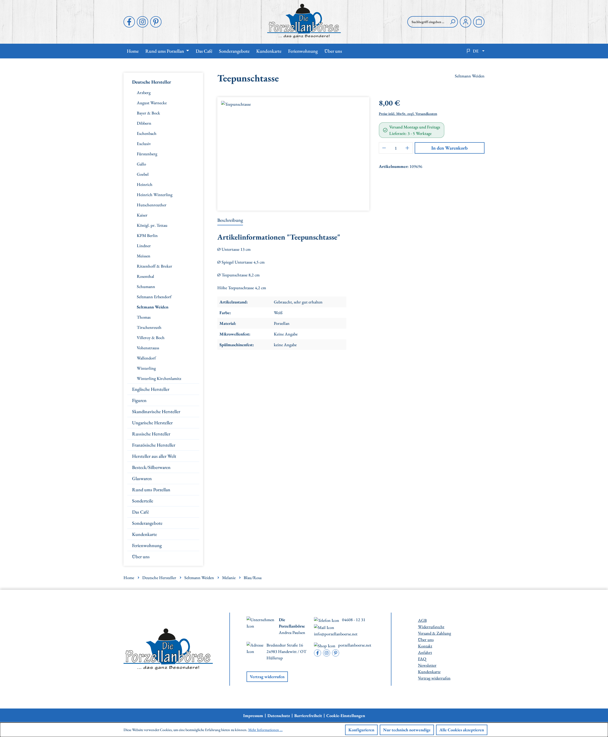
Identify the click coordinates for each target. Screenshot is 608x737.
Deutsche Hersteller (151, 82)
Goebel (143, 174)
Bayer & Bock (148, 113)
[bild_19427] (293, 152)
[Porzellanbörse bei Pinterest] (156, 22)
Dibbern (144, 123)
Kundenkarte (144, 534)
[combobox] (427, 22)
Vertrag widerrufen (267, 676)
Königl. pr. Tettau (152, 225)
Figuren (139, 400)
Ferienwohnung (147, 545)
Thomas (144, 317)
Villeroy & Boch (151, 337)
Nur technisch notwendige (407, 729)
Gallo (141, 164)
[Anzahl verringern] (384, 148)
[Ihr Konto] (465, 22)
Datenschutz (278, 716)
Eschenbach (147, 133)
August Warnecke (152, 102)
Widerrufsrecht (431, 626)
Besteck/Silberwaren (151, 467)
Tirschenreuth (149, 327)
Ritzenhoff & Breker (154, 266)
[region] (293, 152)
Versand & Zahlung (434, 633)
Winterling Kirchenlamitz (159, 378)
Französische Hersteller (153, 445)
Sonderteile (142, 501)
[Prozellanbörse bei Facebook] (129, 22)
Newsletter (427, 665)
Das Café (140, 512)
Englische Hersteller (150, 389)
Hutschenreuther (151, 205)
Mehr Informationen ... (265, 729)
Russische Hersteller (151, 434)
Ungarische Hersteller (152, 423)
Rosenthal (145, 276)
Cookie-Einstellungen (345, 716)
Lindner (144, 245)
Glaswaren (142, 478)
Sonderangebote (147, 523)
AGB (422, 620)
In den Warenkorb (449, 148)
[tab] (230, 220)
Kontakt (425, 646)
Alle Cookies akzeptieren (461, 729)
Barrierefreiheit (308, 716)
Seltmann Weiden (152, 307)
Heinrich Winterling (154, 194)
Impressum (253, 716)
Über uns (141, 556)
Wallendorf (146, 358)
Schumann (146, 286)
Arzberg (144, 92)
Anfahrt (425, 652)
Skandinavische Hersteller (156, 411)
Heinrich (144, 184)
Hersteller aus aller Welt (154, 456)
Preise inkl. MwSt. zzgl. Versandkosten (408, 113)
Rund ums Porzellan (151, 490)
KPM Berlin (147, 235)
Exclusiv (144, 143)
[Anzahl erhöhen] (407, 148)
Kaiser (142, 215)
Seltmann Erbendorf (154, 296)
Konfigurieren (361, 729)
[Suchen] (452, 22)
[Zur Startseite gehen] (304, 21)
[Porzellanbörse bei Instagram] (142, 22)
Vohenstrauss (148, 347)
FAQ (422, 658)
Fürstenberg (147, 153)
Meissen (143, 256)
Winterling (146, 368)
